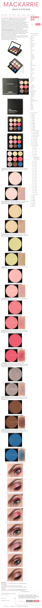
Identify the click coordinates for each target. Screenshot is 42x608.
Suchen (38, 24)
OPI (31, 66)
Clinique (31, 45)
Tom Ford (31, 79)
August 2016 (34, 136)
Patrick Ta (32, 70)
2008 (32, 206)
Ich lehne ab (29, 601)
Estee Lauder (32, 50)
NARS (31, 64)
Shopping (31, 106)
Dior (31, 47)
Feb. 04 (34, 187)
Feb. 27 (34, 149)
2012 (32, 200)
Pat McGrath (32, 69)
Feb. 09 (34, 180)
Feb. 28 (34, 148)
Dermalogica (32, 46)
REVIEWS (32, 15)
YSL (31, 81)
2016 (32, 129)
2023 (32, 118)
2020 (32, 123)
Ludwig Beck (8, 589)
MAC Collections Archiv (34, 100)
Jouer (31, 60)
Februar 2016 (34, 145)
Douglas (10, 585)
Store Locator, (8, 583)
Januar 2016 (34, 194)
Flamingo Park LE (4, 19)
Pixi (31, 71)
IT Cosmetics (32, 57)
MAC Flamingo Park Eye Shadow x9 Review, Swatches (14, 17)
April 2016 (34, 142)
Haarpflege (32, 95)
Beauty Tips (32, 87)
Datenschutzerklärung (22, 606)
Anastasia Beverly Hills (34, 35)
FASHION (18, 15)
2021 (32, 121)
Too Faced (32, 80)
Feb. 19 (34, 165)
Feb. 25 (34, 152)
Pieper (7, 590)
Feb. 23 (34, 155)
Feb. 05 (34, 186)
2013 (32, 199)
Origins (31, 67)
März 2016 (34, 144)
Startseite (15, 598)
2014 (32, 197)
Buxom (31, 41)
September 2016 (35, 135)
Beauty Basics (32, 86)
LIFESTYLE (24, 15)
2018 (32, 126)
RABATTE (13, 15)
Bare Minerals (32, 37)
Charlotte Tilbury (33, 44)
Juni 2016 (34, 139)
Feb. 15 (34, 171)
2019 (32, 124)
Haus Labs (32, 54)
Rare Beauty (32, 72)
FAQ (10, 15)
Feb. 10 (34, 178)
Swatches (32, 109)
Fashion (31, 89)
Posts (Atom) (7, 600)
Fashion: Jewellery (33, 90)
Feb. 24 (34, 154)
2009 (32, 204)
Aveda (31, 36)
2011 (32, 202)
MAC (31, 62)
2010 (32, 203)
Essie (31, 49)
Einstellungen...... (22, 601)
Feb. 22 (34, 161)
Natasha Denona (33, 65)
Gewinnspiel (32, 93)
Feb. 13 (34, 174)
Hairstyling (32, 96)
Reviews (31, 105)
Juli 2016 (33, 138)
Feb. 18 (34, 166)
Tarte (31, 76)
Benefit (31, 38)
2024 (32, 117)
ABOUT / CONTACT (4, 15)
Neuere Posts (3, 598)
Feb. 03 (34, 189)
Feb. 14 (34, 172)
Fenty (31, 51)
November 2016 (35, 132)
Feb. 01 (34, 192)
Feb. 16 (34, 169)
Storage (31, 108)
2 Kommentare (12, 593)
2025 (32, 115)
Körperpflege (32, 99)
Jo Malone (32, 59)
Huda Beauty (32, 56)
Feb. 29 (34, 146)
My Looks (32, 101)
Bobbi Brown (32, 40)
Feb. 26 (34, 151)
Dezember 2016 (35, 130)
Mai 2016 (34, 141)
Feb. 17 (34, 168)
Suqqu (31, 75)
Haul (31, 98)
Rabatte (31, 104)
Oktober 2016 (34, 133)
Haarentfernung (32, 94)
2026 (32, 114)
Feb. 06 (34, 184)
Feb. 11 (34, 177)
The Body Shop (32, 77)
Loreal (31, 61)
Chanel (31, 42)
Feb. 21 (34, 162)
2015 (32, 196)
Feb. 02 (34, 190)
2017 (32, 127)
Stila (31, 74)
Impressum (12, 606)
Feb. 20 (34, 163)
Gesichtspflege (32, 91)
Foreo (31, 52)
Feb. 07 (34, 183)
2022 (32, 120)
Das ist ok (36, 601)
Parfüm (31, 103)
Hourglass (32, 55)
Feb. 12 (34, 175)
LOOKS (28, 15)
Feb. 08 (34, 181)
